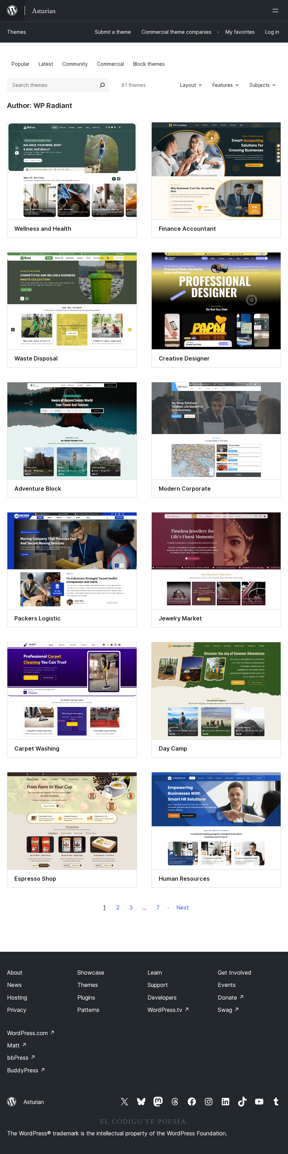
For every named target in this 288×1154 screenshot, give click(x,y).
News (14, 984)
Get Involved (234, 972)
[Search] (102, 85)
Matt (17, 1045)
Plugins (86, 997)
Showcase (90, 972)
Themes (16, 32)
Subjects (259, 85)
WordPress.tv (168, 1009)
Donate (231, 997)
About (14, 972)
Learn (155, 972)
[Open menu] (277, 10)
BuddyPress (26, 1070)
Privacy (16, 1009)
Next (182, 907)
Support (158, 984)
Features (222, 85)
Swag (228, 1009)
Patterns (88, 1009)
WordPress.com (31, 1033)
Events (227, 984)
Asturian (34, 1101)
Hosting (17, 997)
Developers (162, 997)
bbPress (21, 1057)
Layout (188, 85)
